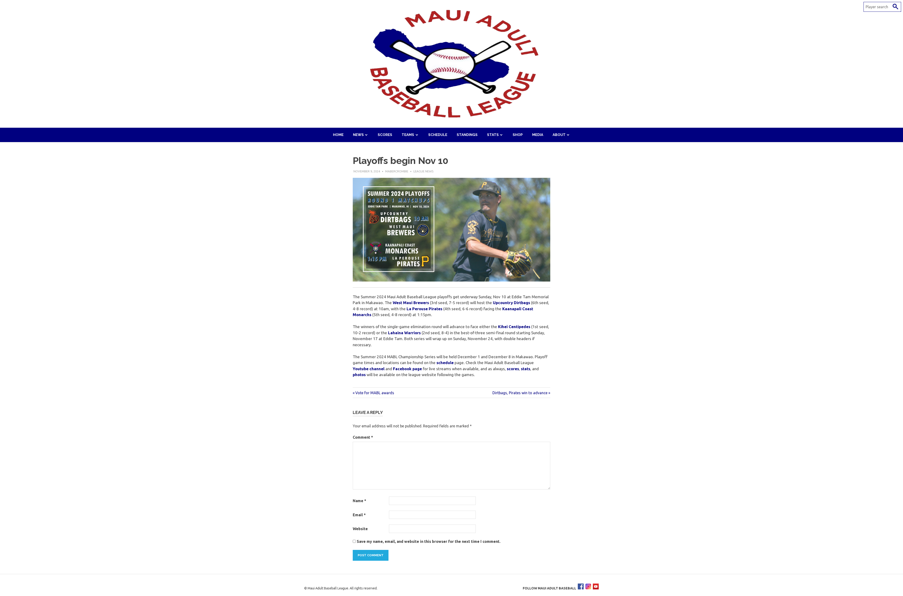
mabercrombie (396, 171)
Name (359, 501)
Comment (363, 437)
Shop (518, 135)
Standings (467, 135)
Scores (385, 135)
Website (360, 529)
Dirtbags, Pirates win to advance (519, 393)
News (358, 135)
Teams (408, 135)
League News (423, 171)
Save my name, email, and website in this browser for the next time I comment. (428, 541)
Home (338, 135)
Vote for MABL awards (374, 393)
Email (359, 515)
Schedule (437, 135)
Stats (493, 135)
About (559, 135)
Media (537, 135)
